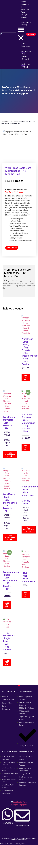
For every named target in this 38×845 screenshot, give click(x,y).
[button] (21, 34)
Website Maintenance (19, 840)
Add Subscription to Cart (10, 454)
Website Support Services (21, 281)
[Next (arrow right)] (34, 422)
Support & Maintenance (26, 19)
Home (3, 122)
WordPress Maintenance (13, 122)
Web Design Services (10, 751)
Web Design (24, 13)
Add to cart (12, 248)
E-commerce (25, 8)
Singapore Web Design (26, 838)
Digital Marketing (25, 44)
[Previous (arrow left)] (3, 422)
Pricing (24, 25)
